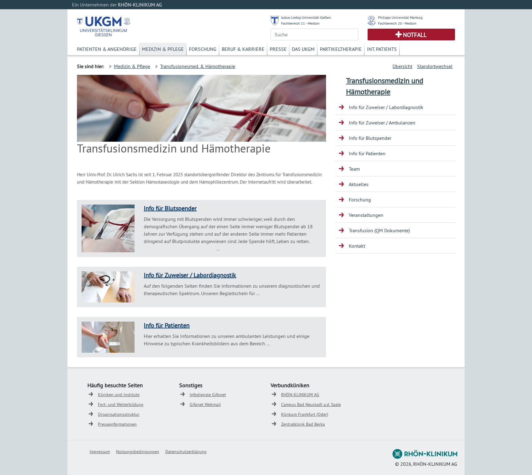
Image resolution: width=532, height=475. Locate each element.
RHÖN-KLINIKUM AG (300, 394)
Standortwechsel (435, 66)
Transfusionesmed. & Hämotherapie (197, 66)
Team (354, 169)
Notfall (415, 35)
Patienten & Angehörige (107, 49)
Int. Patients (382, 49)
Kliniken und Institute (118, 394)
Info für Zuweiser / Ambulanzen (382, 123)
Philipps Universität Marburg (400, 17)
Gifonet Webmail (205, 404)
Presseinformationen (117, 424)
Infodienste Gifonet (208, 394)
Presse (278, 49)
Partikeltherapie (341, 49)
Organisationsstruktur (118, 414)
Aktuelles (359, 184)
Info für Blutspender (170, 208)
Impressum (100, 451)
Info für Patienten (167, 325)
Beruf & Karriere (243, 49)
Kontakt (357, 246)
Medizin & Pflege (163, 49)
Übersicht (402, 66)
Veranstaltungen (366, 215)
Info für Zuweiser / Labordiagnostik (190, 275)
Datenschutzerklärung (186, 451)
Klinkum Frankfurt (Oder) (304, 414)
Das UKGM (303, 49)
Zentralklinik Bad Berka (303, 424)
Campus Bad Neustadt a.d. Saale (311, 404)
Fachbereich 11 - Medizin (300, 23)
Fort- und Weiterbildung (120, 404)
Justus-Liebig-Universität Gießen (306, 17)
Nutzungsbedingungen (137, 451)
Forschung (202, 49)
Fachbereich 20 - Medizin (397, 23)
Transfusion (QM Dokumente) (379, 230)
